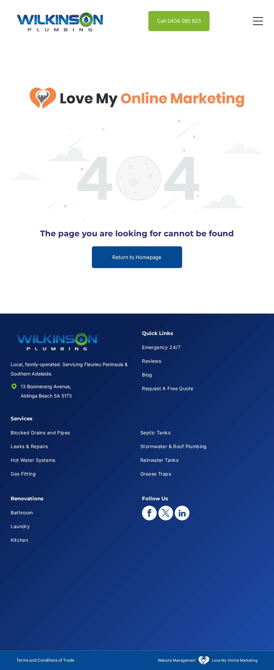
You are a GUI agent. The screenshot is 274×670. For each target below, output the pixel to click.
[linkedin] (182, 514)
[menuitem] (202, 347)
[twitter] (165, 514)
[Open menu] (258, 21)
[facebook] (149, 514)
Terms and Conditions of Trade (45, 660)
